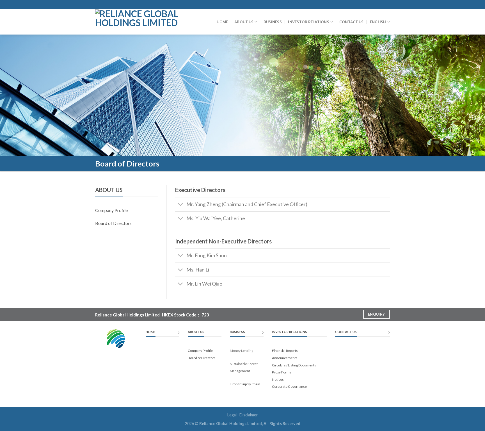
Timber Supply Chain (245, 384)
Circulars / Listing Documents (294, 365)
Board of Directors (113, 223)
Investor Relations (308, 22)
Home (222, 22)
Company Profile (111, 210)
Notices (278, 379)
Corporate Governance (289, 386)
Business (273, 22)
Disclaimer (248, 414)
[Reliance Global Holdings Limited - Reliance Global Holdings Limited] (140, 22)
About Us (243, 22)
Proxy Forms (281, 372)
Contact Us (351, 22)
